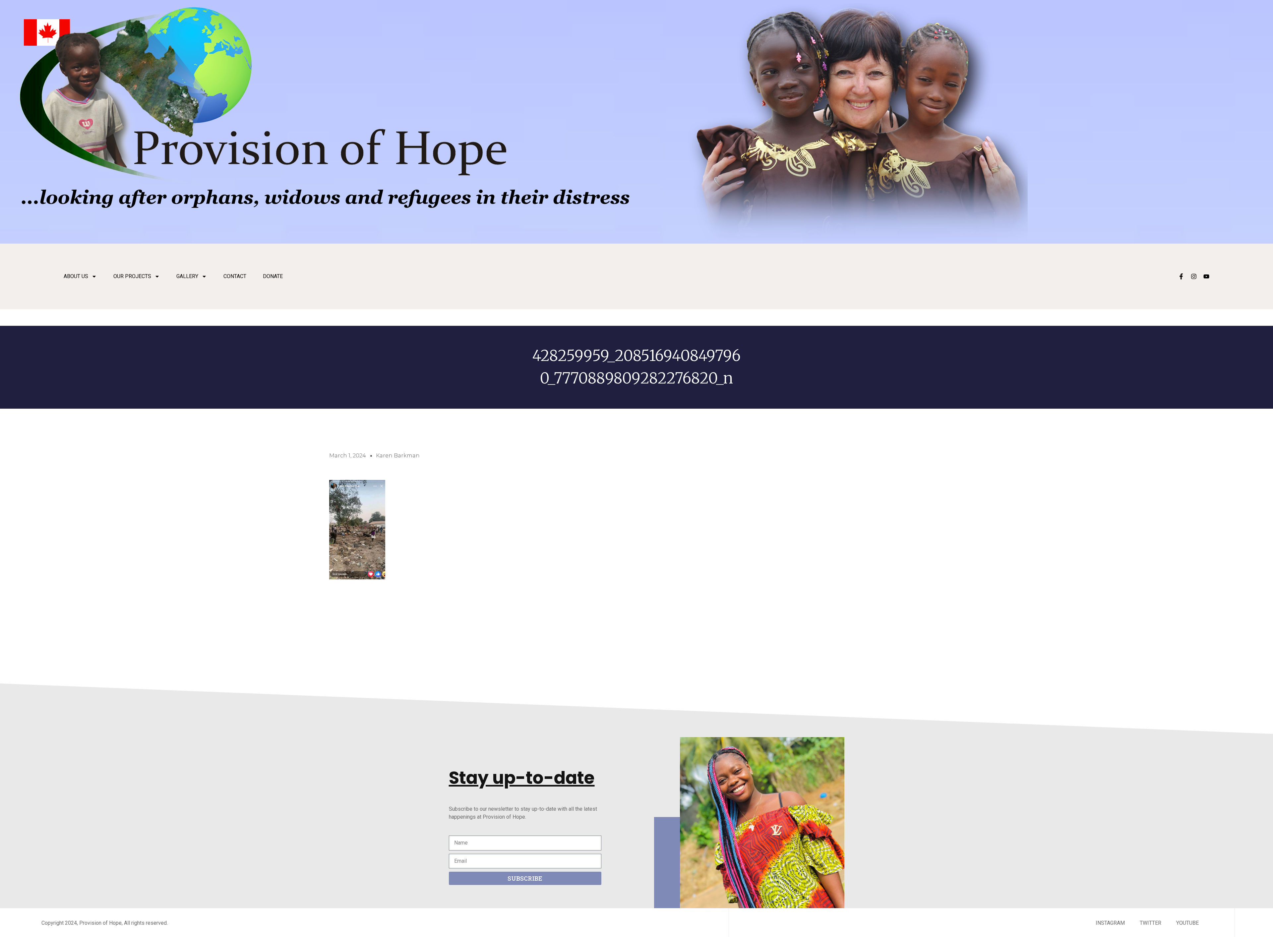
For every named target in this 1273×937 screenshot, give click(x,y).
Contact (234, 276)
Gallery (187, 276)
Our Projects (132, 276)
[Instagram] (1194, 276)
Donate (273, 276)
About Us (76, 276)
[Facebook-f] (1181, 276)
